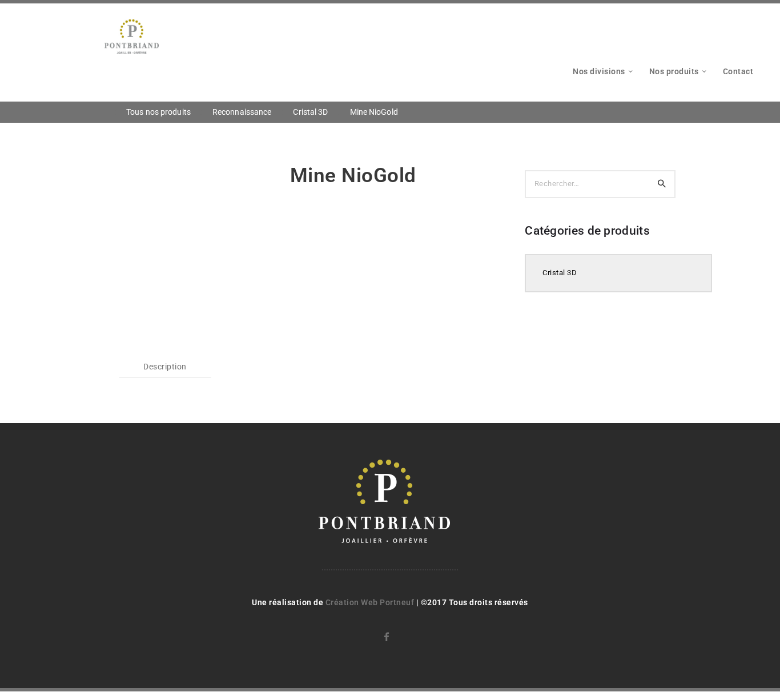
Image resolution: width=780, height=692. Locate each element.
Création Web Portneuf (370, 602)
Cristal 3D (310, 111)
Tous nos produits (158, 111)
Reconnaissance (241, 111)
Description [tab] (165, 366)
